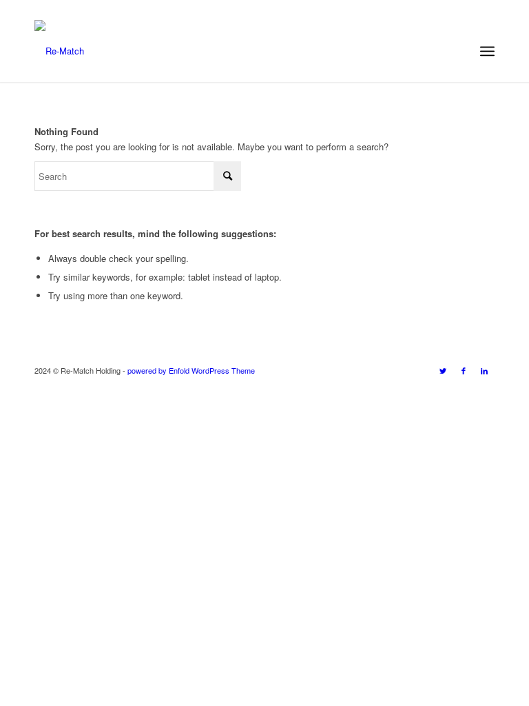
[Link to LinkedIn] (484, 370)
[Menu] (487, 51)
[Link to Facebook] (463, 370)
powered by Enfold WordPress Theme (191, 370)
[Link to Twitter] (443, 370)
